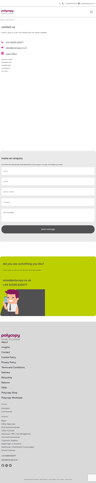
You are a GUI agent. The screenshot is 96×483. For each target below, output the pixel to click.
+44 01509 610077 (71, 3)
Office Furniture (7, 430)
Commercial (6, 411)
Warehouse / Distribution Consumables (17, 447)
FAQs (4, 387)
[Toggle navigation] (91, 12)
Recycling (6, 377)
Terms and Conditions (13, 367)
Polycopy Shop (9, 392)
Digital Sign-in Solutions (11, 443)
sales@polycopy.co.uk (88, 3)
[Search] (60, 3)
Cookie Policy (8, 357)
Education (5, 408)
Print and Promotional (10, 437)
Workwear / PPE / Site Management (16, 434)
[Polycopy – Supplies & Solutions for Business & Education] (7, 12)
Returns (5, 382)
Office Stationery (8, 424)
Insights (5, 347)
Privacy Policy (8, 362)
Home (2, 20)
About (4, 342)
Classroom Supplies (9, 440)
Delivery (5, 372)
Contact (5, 352)
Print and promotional (10, 427)
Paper (3, 420)
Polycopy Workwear (11, 397)
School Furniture (8, 450)
